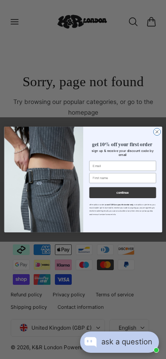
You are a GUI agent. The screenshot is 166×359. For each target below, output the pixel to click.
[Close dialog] (156, 132)
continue (122, 193)
